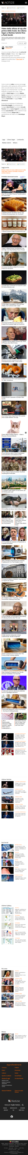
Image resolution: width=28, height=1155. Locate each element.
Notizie (15, 1101)
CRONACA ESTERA (19, 789)
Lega (3, 139)
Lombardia (20, 139)
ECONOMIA (17, 915)
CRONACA (17, 986)
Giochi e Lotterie (6, 1075)
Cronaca (4, 1067)
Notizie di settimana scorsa (7, 1085)
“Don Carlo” (19, 59)
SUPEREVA (17, 1146)
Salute (16, 1073)
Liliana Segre (11, 139)
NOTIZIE (9, 2)
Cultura (4, 1073)
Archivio (6, 1110)
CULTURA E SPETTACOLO (10, 11)
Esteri (3, 1070)
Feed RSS (5, 1108)
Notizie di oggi (6, 1078)
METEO (16, 859)
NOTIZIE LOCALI (18, 844)
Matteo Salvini (6, 143)
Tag (13, 1110)
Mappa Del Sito (13, 1108)
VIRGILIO (6, 1143)
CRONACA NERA (18, 796)
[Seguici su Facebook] (12, 1117)
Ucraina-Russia (19, 1078)
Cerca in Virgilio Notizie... (13, 1105)
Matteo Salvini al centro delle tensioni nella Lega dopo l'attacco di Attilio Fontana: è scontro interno (13, 171)
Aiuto (19, 1149)
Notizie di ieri (5, 1080)
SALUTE (16, 867)
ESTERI (16, 930)
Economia (17, 1070)
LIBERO (2, 1143)
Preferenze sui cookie (12, 1149)
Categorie (22, 1108)
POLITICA (17, 852)
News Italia (21, 1110)
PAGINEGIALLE (11, 1143)
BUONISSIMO (11, 1146)
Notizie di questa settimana (6, 1082)
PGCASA (25, 1143)
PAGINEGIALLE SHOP (19, 1143)
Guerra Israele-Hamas (19, 1091)
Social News (18, 1075)
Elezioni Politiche (6, 1090)
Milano (15, 143)
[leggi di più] (25, 47)
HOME (2, 11)
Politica (17, 1067)
